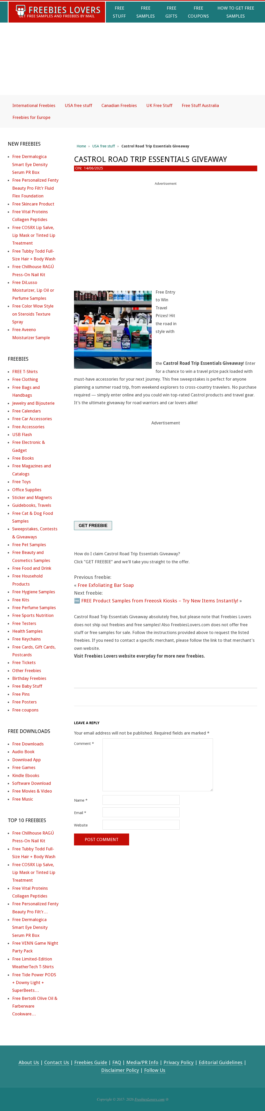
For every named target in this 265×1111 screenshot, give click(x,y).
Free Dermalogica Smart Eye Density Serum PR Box (30, 164)
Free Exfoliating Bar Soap (106, 585)
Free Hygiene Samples (33, 591)
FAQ (116, 1062)
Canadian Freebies (119, 105)
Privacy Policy (179, 1062)
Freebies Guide (90, 1062)
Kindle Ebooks (25, 775)
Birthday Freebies (29, 678)
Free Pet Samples (29, 544)
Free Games (23, 767)
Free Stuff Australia (200, 105)
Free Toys (21, 481)
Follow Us (154, 1070)
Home (81, 146)
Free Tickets (24, 662)
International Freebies (33, 105)
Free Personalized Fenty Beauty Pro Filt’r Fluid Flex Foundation (35, 187)
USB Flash (22, 434)
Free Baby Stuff (27, 686)
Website (81, 825)
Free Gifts (171, 11)
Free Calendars (26, 411)
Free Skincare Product (33, 203)
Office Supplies (26, 489)
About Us (29, 1062)
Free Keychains (26, 639)
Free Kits (20, 599)
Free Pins (21, 694)
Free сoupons (25, 710)
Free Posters (24, 701)
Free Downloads (28, 743)
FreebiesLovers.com (150, 1099)
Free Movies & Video (32, 791)
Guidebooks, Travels (31, 505)
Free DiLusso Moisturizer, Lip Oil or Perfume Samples (33, 290)
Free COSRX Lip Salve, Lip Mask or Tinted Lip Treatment (33, 235)
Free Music (22, 799)
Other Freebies (26, 670)
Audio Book (23, 751)
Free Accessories (28, 426)
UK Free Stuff (159, 105)
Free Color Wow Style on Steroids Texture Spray (33, 313)
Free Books (23, 458)
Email (80, 812)
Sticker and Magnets (32, 497)
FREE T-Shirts (25, 371)
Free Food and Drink (31, 568)
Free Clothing (25, 379)
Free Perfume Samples (34, 607)
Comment (84, 743)
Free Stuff (119, 11)
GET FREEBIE (93, 525)
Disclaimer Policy (120, 1070)
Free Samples (145, 11)
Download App (26, 759)
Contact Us (56, 1062)
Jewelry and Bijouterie (33, 403)
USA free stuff (78, 105)
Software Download (31, 783)
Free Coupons (198, 11)
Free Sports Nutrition (33, 615)
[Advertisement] (132, 63)
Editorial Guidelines (220, 1062)
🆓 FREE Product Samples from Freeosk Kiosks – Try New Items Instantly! (156, 600)
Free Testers (24, 623)
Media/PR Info (142, 1062)
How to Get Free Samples (235, 11)
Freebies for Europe (31, 117)
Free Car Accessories (32, 418)
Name (80, 800)
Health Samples (27, 631)
